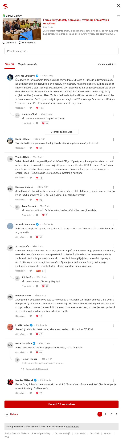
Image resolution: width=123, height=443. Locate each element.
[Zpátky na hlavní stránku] (5, 6)
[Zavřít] (118, 6)
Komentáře (28, 42)
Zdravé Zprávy (14, 15)
